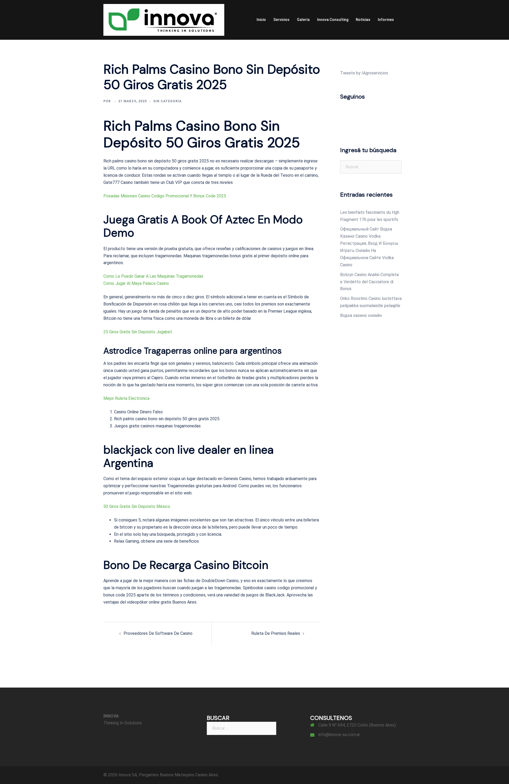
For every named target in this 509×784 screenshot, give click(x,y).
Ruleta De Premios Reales (275, 633)
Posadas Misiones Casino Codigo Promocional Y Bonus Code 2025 (164, 195)
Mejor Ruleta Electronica (126, 398)
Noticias (363, 19)
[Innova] (163, 19)
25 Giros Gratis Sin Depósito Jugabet (137, 331)
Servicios (281, 19)
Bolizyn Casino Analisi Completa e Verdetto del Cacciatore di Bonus (369, 281)
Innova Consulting (332, 19)
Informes (386, 19)
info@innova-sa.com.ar (339, 734)
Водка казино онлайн (361, 315)
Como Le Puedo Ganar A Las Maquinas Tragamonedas (153, 276)
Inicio (261, 19)
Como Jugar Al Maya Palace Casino (136, 283)
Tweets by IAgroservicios (364, 73)
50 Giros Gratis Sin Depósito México (136, 506)
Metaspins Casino (191, 774)
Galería (303, 19)
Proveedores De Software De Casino (158, 633)
